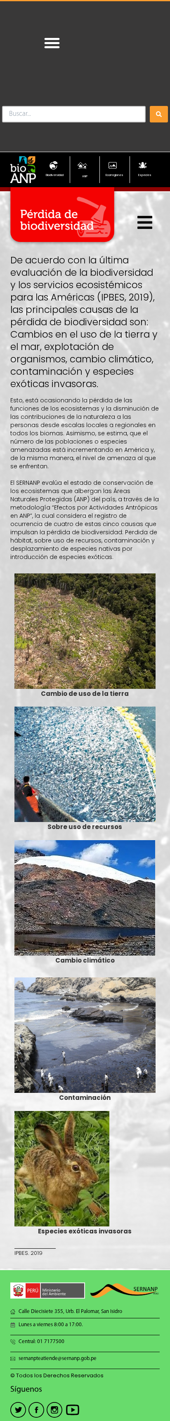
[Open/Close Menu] (145, 222)
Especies (144, 175)
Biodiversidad (55, 175)
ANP (84, 176)
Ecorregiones (114, 175)
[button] (52, 43)
